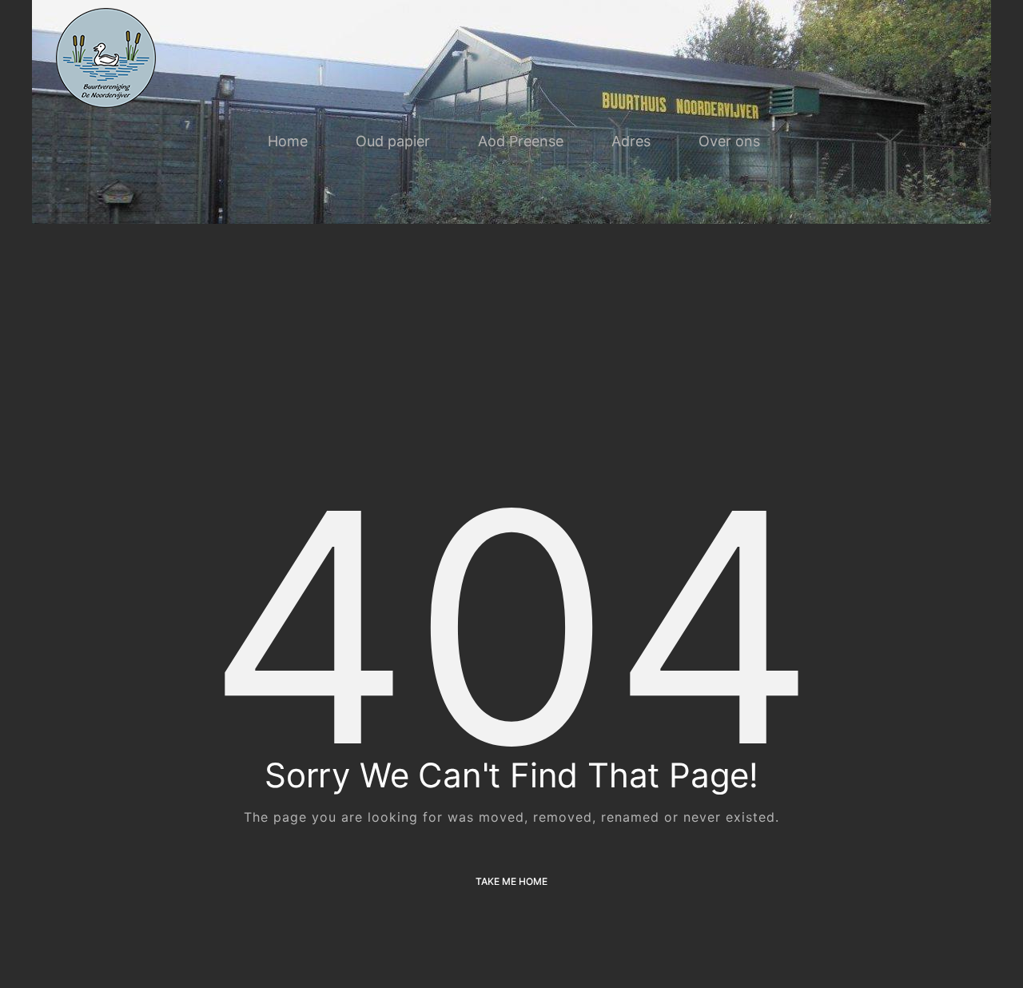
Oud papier (393, 141)
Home (288, 141)
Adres (631, 141)
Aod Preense (520, 141)
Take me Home (511, 881)
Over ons (729, 141)
